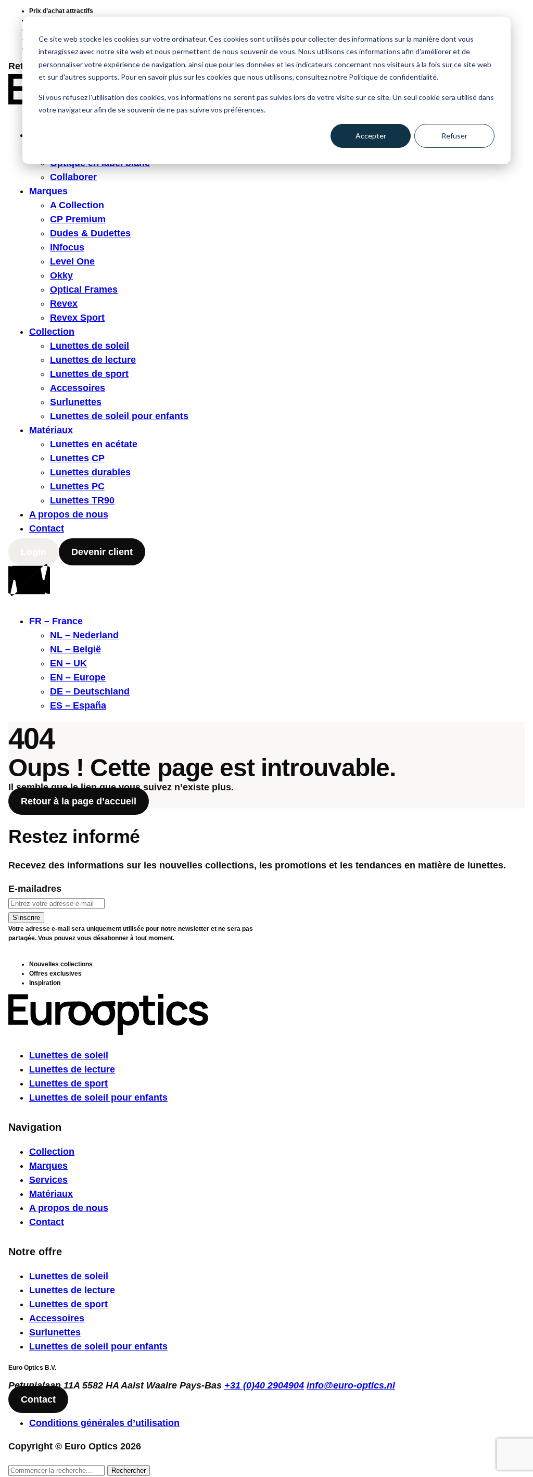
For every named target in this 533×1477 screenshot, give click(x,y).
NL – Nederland (84, 635)
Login (33, 552)
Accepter (371, 135)
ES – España (78, 705)
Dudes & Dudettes (90, 233)
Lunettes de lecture (93, 360)
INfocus (67, 247)
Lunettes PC (77, 486)
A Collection (77, 205)
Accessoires (77, 388)
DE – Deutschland (90, 691)
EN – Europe (78, 677)
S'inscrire (26, 917)
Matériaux (51, 430)
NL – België (75, 649)
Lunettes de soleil (89, 345)
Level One (72, 261)
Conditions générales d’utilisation (104, 1423)
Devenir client (102, 552)
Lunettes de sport (89, 374)
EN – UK (68, 663)
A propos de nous (68, 514)
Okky (61, 275)
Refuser (454, 135)
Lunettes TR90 (82, 500)
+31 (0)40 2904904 (264, 1385)
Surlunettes (75, 402)
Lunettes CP (77, 458)
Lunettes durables (90, 472)
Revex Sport (77, 317)
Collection (51, 331)
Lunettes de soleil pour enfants (119, 416)
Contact (46, 528)
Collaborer (73, 177)
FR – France (56, 621)
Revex (64, 303)
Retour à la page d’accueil (78, 801)
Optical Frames (84, 289)
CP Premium (78, 219)
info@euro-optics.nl (351, 1385)
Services (48, 1180)
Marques (48, 191)
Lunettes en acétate (93, 444)
